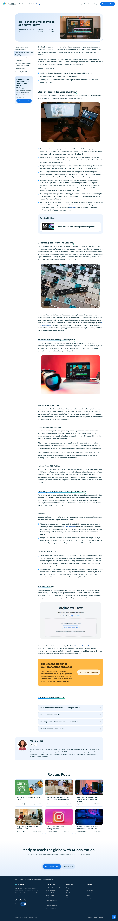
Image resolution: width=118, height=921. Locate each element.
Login (96, 4)
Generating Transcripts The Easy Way (24, 54)
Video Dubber (50, 903)
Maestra (49, 188)
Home (16, 879)
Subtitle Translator (51, 905)
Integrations (70, 898)
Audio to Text (50, 895)
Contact (31, 4)
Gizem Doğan (40, 30)
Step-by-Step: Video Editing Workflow (21, 48)
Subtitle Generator (51, 900)
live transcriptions (69, 527)
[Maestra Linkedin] (20, 899)
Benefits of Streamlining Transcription (22, 59)
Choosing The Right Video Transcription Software (23, 64)
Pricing (80, 4)
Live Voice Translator (52, 888)
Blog (67, 888)
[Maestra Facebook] (24, 899)
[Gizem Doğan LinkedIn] (31, 744)
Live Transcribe (50, 908)
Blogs (21, 879)
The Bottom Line (20, 68)
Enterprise (39, 4)
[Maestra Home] (9, 4)
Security (101, 917)
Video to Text (50, 893)
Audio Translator (51, 898)
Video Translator (51, 890)
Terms (88, 895)
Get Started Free (107, 4)
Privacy (89, 898)
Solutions (22, 4)
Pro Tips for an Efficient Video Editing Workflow (39, 879)
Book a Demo (88, 4)
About (95, 917)
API (67, 895)
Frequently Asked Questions (23, 72)
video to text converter (82, 646)
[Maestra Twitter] (16, 899)
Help (67, 890)
